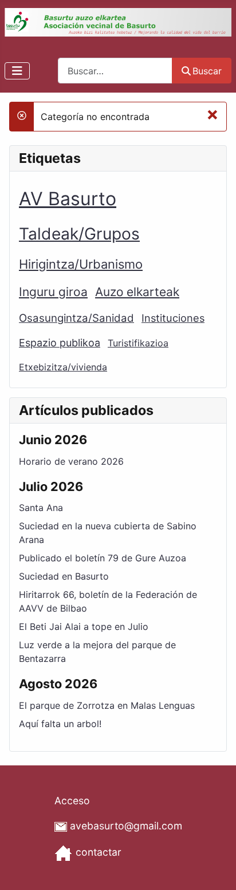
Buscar (207, 71)
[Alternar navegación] (17, 70)
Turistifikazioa (138, 343)
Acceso (72, 801)
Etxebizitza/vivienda (63, 367)
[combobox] (115, 70)
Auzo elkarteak (137, 292)
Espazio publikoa (59, 343)
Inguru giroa (53, 292)
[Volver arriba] (216, 869)
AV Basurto (67, 198)
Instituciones (172, 318)
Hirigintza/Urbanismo (81, 264)
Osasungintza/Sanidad (76, 318)
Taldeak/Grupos (79, 234)
